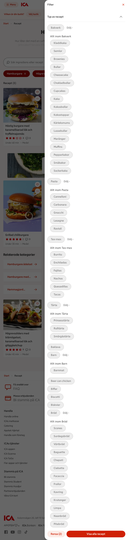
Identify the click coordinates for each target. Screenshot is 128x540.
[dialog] (86, 270)
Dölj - (70, 27)
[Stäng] (123, 4)
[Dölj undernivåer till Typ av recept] (121, 17)
